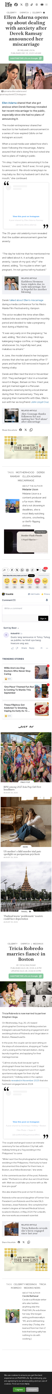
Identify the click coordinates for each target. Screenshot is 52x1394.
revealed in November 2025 (25, 1080)
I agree (19, 1389)
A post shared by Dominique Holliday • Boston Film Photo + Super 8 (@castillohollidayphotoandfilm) (26, 1130)
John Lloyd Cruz (40, 402)
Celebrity (12, 12)
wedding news (32, 1287)
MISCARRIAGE (26, 480)
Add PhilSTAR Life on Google (24, 58)
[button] (46, 5)
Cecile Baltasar (27, 965)
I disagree (32, 1389)
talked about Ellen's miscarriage (26, 300)
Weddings (38, 944)
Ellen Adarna (31, 476)
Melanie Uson (27, 50)
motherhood (25, 472)
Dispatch (24, 12)
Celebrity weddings (25, 1284)
